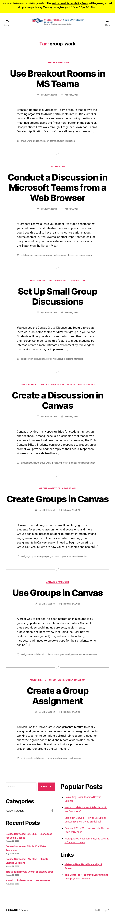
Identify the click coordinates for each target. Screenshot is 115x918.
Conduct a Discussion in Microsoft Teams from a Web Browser (57, 187)
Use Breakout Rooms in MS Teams (57, 78)
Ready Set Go (86, 384)
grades (50, 758)
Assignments (37, 680)
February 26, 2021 (71, 510)
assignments (27, 654)
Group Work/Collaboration (67, 280)
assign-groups (28, 556)
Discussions (57, 166)
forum (36, 462)
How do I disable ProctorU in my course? (28, 880)
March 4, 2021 (71, 208)
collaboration (27, 255)
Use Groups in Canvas (57, 592)
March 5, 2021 (71, 94)
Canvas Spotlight (57, 62)
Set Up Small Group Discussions (57, 296)
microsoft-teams (48, 141)
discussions (39, 255)
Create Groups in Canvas (57, 499)
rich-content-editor (67, 462)
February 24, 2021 (71, 603)
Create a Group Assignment (57, 695)
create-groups (42, 556)
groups (36, 141)
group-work (26, 141)
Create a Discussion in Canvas (57, 400)
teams (89, 255)
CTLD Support (50, 94)
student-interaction (66, 141)
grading (58, 758)
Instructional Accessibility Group (70, 3)
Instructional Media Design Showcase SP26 (29, 871)
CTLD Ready (21, 910)
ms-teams (80, 255)
